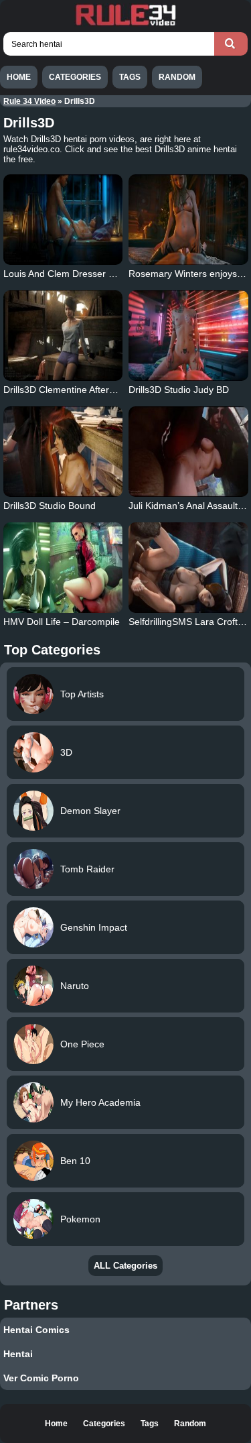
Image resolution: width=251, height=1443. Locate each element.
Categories (75, 77)
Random (177, 77)
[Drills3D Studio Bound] (63, 451)
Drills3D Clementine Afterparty (67, 389)
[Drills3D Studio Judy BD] (188, 335)
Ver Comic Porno (41, 1378)
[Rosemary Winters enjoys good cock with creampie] (188, 219)
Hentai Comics (36, 1329)
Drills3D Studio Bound (49, 505)
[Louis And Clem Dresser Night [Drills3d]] (63, 219)
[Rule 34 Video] (125, 24)
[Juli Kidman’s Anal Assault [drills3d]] (188, 451)
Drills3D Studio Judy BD (179, 389)
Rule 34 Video (29, 101)
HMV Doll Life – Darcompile (61, 621)
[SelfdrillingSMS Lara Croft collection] (188, 567)
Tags (130, 77)
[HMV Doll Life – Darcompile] (63, 567)
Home (19, 77)
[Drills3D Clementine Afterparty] (63, 335)
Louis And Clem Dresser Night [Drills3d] (86, 273)
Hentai (18, 1353)
